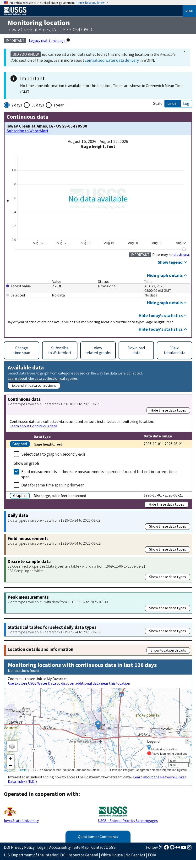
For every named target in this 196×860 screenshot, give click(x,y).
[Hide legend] (187, 741)
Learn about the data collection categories (43, 378)
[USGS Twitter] (160, 848)
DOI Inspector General (79, 855)
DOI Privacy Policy (19, 847)
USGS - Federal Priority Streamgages (128, 820)
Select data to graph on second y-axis (53, 454)
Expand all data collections (34, 385)
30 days (38, 105)
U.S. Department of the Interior (31, 855)
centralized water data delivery (112, 60)
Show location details (168, 650)
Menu (189, 11)
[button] (98, 725)
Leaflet (22, 770)
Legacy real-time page (47, 40)
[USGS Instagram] (189, 848)
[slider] (184, 249)
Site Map (81, 847)
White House (112, 855)
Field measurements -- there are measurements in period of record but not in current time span (99, 474)
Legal (42, 847)
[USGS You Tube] (183, 848)
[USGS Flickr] (178, 848)
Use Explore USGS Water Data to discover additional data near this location (69, 683)
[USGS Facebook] (166, 848)
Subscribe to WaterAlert (27, 131)
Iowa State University (21, 820)
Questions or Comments (98, 836)
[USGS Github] (172, 848)
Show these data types (167, 526)
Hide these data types (168, 410)
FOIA (152, 855)
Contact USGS (103, 847)
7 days (16, 105)
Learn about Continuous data (33, 426)
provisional (182, 254)
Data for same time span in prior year (52, 485)
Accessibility (60, 847)
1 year (59, 105)
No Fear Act (135, 855)
